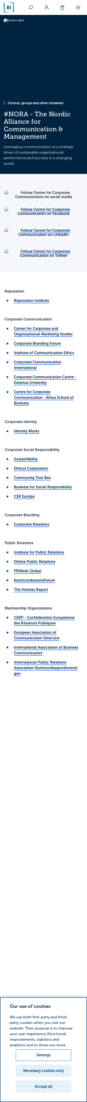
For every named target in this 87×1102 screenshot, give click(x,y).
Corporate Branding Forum (37, 343)
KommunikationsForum (34, 580)
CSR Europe (24, 496)
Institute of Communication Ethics (44, 353)
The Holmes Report (31, 590)
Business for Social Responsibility (43, 487)
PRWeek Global (27, 571)
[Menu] (78, 7)
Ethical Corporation (31, 468)
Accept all (43, 1086)
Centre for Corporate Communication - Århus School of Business (44, 397)
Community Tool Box (32, 478)
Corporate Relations (31, 524)
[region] (43, 1049)
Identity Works (26, 431)
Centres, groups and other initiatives (35, 103)
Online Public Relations (34, 562)
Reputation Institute (31, 301)
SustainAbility (26, 459)
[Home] (9, 7)
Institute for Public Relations (39, 552)
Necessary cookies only (43, 1071)
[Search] (31, 7)
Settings (43, 1055)
